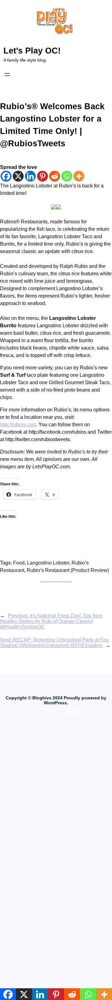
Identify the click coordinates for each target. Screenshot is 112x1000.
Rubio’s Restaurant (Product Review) (68, 570)
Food (19, 562)
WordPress (76, 711)
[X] (18, 176)
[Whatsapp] (66, 176)
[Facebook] (6, 176)
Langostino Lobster (48, 562)
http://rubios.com (18, 424)
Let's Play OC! (32, 50)
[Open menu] (7, 74)
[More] (78, 176)
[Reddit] (54, 176)
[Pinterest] (42, 176)
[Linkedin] (30, 176)
